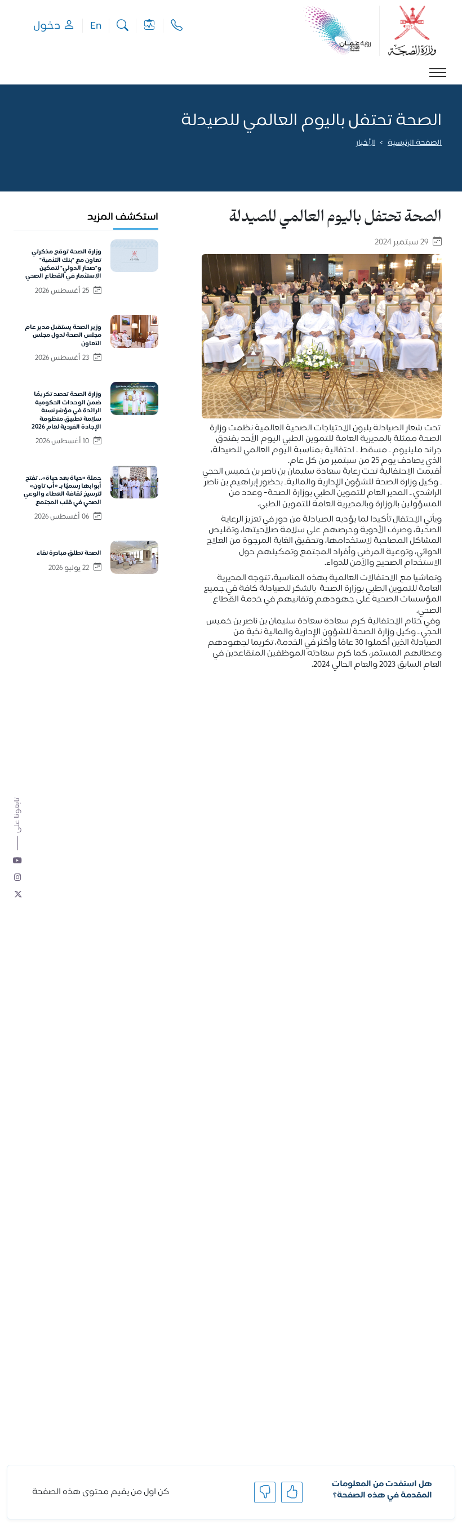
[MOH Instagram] (18, 878)
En (95, 26)
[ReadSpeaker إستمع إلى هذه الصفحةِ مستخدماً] (441, 159)
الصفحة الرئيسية (415, 143)
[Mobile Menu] (437, 72)
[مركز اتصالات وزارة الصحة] (177, 26)
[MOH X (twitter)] (18, 895)
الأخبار (365, 143)
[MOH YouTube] (18, 861)
